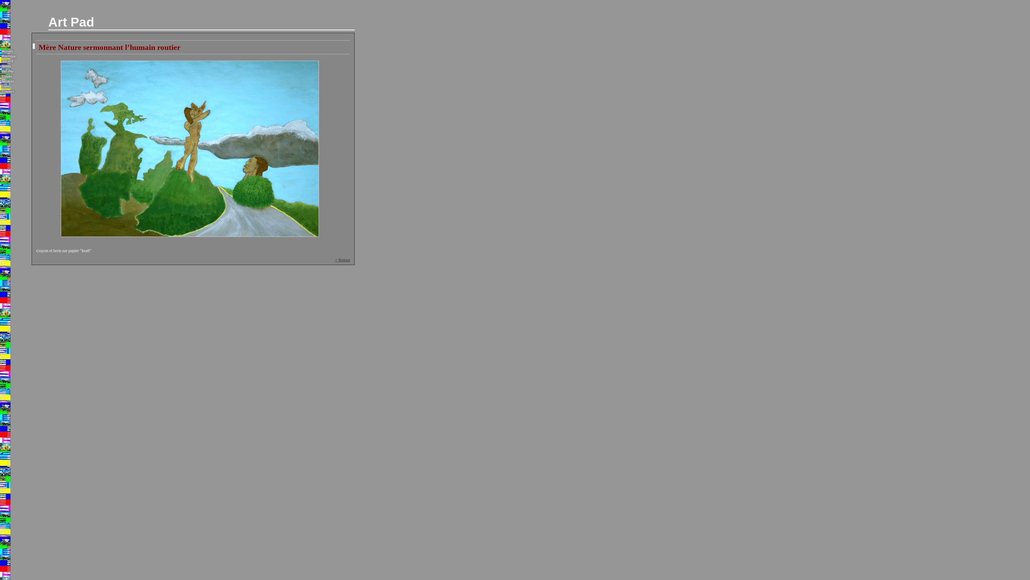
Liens (6, 86)
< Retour (342, 260)
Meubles (8, 81)
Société (7, 61)
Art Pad (71, 22)
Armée (6, 66)
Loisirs (7, 76)
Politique (9, 56)
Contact (8, 91)
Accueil (7, 51)
